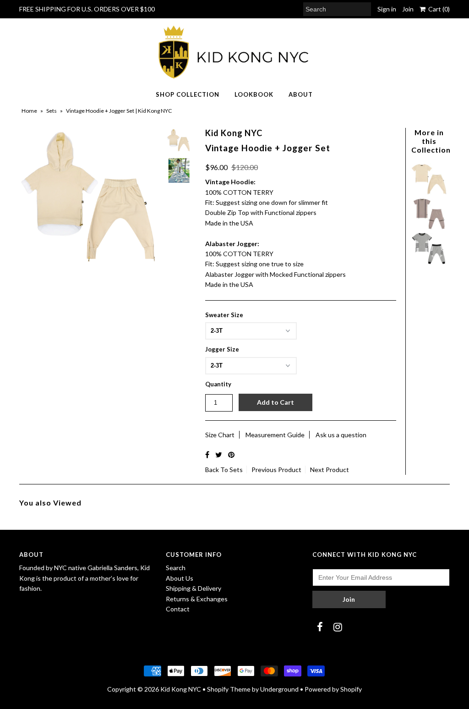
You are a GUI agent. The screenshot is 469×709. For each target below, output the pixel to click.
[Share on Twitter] (218, 454)
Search (175, 568)
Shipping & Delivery (193, 588)
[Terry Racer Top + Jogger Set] (429, 262)
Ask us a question (341, 435)
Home (29, 110)
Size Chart (219, 435)
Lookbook (253, 94)
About (301, 94)
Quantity (218, 384)
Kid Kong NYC (180, 689)
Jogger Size (222, 349)
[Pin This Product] (231, 454)
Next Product (329, 469)
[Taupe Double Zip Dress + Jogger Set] (429, 227)
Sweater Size (224, 315)
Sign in (386, 9)
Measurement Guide (275, 435)
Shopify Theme (229, 689)
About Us (179, 578)
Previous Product (276, 469)
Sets (51, 110)
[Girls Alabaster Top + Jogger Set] (429, 192)
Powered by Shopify (333, 689)
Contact (178, 609)
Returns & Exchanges (197, 599)
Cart (437, 9)
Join (408, 9)
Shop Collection (187, 94)
